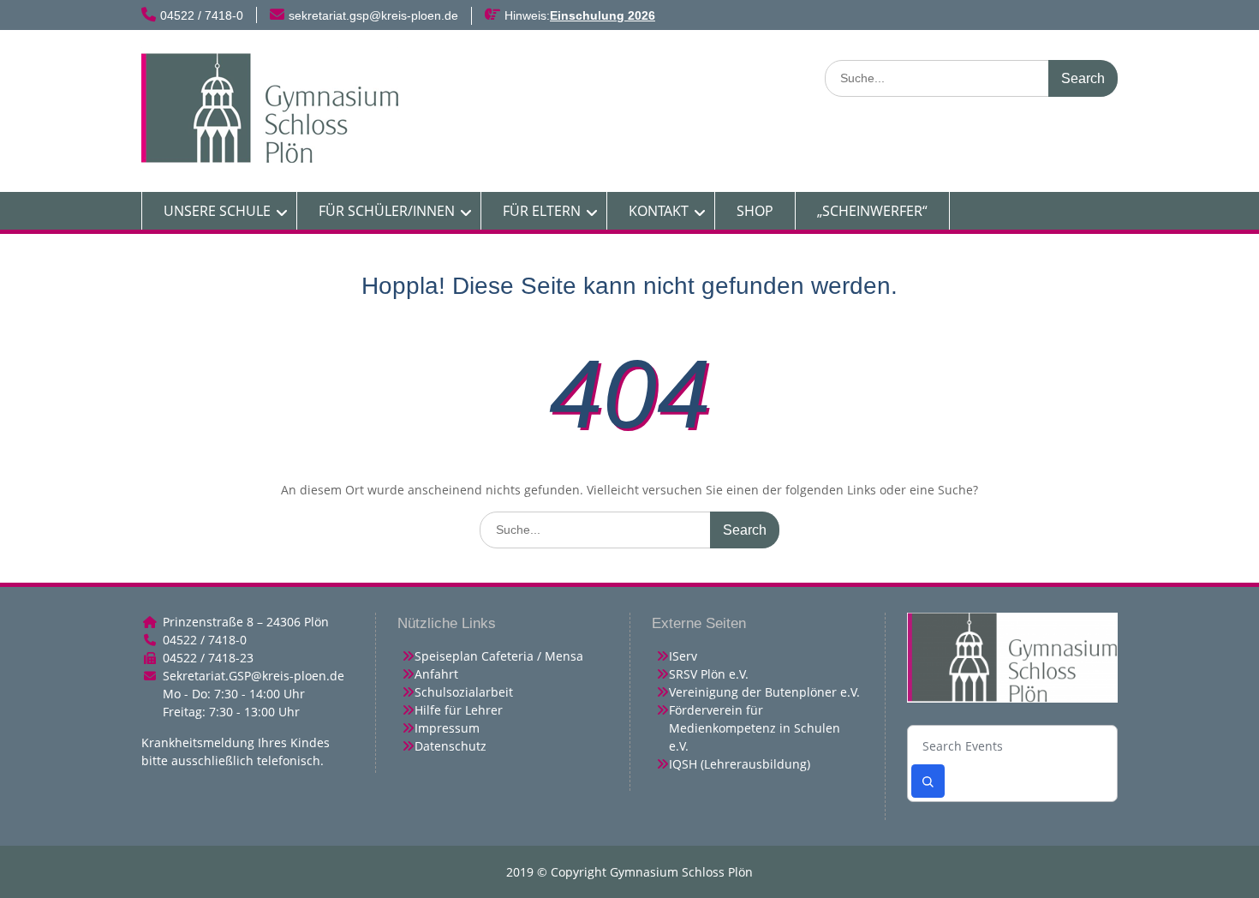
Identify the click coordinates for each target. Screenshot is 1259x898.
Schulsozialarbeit (464, 692)
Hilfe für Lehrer (459, 710)
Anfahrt (436, 674)
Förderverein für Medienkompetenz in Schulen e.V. (754, 728)
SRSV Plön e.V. (709, 674)
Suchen (928, 781)
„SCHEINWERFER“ (872, 210)
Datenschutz (450, 746)
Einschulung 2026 (602, 15)
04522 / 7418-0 (201, 15)
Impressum (447, 728)
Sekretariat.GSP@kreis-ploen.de (253, 676)
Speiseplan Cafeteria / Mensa (499, 656)
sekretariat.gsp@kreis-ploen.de (373, 15)
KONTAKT (659, 210)
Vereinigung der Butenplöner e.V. (764, 692)
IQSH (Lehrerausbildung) (739, 764)
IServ (683, 656)
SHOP (755, 210)
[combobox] (1012, 746)
